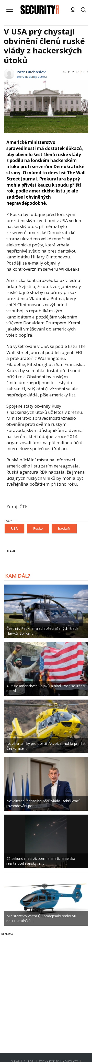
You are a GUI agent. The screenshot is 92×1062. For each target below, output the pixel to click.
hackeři (64, 528)
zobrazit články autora (32, 76)
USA (14, 528)
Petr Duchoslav (31, 71)
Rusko (38, 528)
